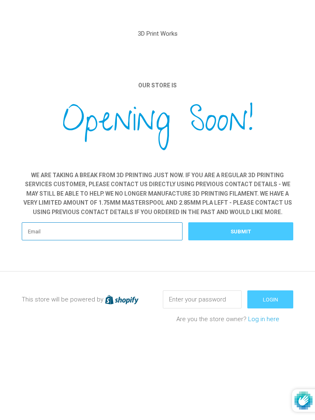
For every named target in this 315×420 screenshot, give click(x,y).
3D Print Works (158, 33)
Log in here (263, 319)
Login (270, 300)
